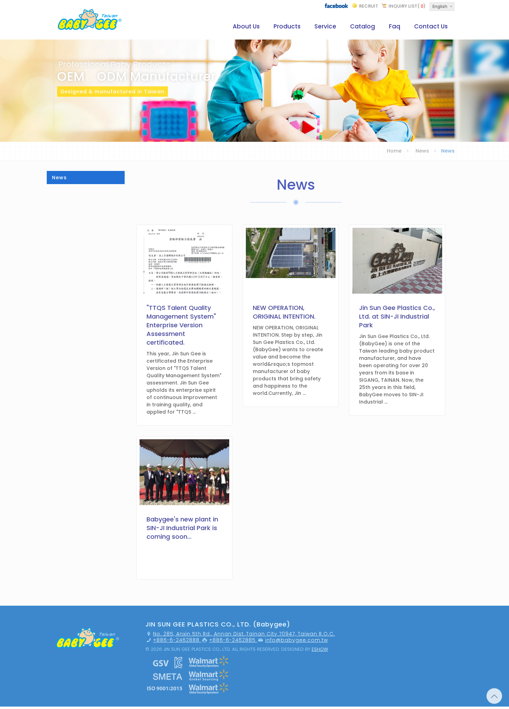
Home (394, 150)
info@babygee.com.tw (296, 640)
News (422, 150)
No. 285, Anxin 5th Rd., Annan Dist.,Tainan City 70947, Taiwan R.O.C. (244, 633)
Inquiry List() (407, 6)
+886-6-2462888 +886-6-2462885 (205, 640)
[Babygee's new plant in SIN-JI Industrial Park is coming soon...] (184, 572)
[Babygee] (90, 18)
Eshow (320, 649)
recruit (368, 6)
